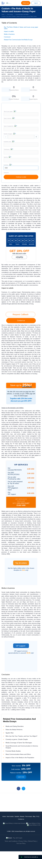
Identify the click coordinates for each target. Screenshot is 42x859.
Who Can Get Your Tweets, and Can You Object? (21, 736)
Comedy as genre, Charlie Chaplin (17, 739)
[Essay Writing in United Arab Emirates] (14, 823)
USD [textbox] (6, 168)
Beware (22, 816)
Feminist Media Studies (13, 751)
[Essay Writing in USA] (33, 825)
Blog (34, 816)
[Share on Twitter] (23, 788)
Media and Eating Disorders (15, 726)
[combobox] (21, 123)
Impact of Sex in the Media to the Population (20, 757)
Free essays (28, 816)
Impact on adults (9, 31)
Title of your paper (8, 111)
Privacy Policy (23, 841)
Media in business (9, 34)
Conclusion (7, 37)
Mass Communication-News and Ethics (18, 754)
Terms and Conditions (11, 841)
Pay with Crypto (17, 838)
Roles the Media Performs (14, 729)
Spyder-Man (10, 733)
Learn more (21, 777)
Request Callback (20, 314)
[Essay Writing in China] (33, 823)
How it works (10, 816)
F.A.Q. (37, 816)
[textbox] (21, 121)
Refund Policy (32, 841)
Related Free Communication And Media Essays (18, 39)
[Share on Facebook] (18, 788)
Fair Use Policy (21, 843)
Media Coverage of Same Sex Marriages (19, 742)
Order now (26, 3)
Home (4, 816)
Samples (16, 816)
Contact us (21, 320)
